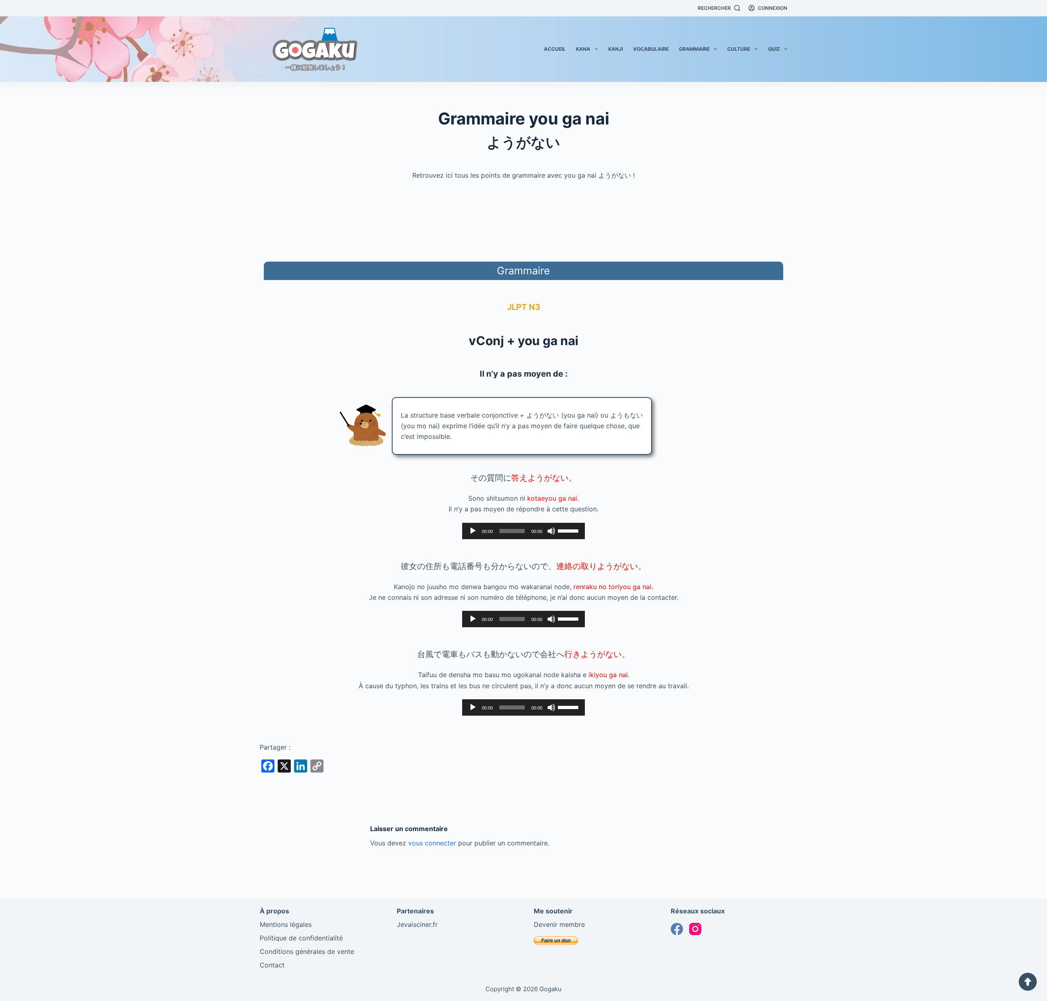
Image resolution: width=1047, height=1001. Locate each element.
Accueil (555, 49)
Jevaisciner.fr (417, 924)
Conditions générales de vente (307, 951)
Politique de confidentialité (301, 938)
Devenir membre (559, 924)
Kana (583, 49)
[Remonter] (1028, 982)
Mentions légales (286, 924)
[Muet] (551, 531)
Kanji (615, 49)
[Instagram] (695, 929)
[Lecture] (473, 531)
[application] (523, 531)
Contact (272, 965)
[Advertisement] (523, 219)
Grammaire (694, 49)
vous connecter (432, 843)
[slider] (569, 530)
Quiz (774, 49)
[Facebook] (677, 929)
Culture (738, 49)
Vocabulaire (651, 49)
